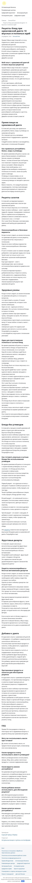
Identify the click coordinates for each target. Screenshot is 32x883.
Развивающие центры (9, 10)
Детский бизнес (20, 874)
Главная (4, 20)
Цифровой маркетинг (8, 13)
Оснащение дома (7, 15)
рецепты (7, 530)
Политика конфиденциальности (11, 858)
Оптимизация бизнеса (9, 7)
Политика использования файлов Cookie (14, 855)
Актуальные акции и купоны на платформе (16, 839)
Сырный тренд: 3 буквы (9, 834)
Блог (3, 848)
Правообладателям (7, 861)
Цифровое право (19, 15)
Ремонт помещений (7, 874)
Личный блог (12, 20)
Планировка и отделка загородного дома (14, 871)
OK (23, 881)
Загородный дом (22, 13)
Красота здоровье (19, 868)
